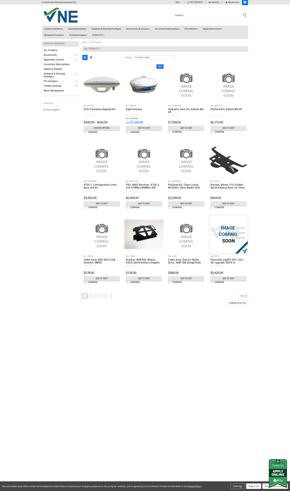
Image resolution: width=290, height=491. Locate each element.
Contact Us (97, 35)
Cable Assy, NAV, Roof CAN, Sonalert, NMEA (100, 261)
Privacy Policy (194, 486)
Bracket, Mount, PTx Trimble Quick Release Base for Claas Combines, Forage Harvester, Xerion (227, 189)
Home (84, 42)
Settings (237, 486)
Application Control (212, 28)
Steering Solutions (77, 28)
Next (243, 296)
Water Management (54, 90)
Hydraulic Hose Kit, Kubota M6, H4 (186, 110)
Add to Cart (144, 128)
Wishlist (215, 2)
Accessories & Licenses (137, 28)
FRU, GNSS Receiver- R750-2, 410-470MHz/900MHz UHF (143, 186)
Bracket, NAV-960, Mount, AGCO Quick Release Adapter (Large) (143, 262)
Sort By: (128, 57)
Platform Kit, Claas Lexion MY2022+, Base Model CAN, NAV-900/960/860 (184, 187)
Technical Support (78, 35)
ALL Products (51, 50)
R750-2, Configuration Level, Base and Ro (100, 186)
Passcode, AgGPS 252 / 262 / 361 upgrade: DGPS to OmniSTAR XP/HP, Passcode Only (227, 264)
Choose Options (101, 128)
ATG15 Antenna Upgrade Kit (100, 109)
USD (177, 2)
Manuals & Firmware (54, 35)
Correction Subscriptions (167, 28)
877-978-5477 (196, 2)
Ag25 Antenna (134, 109)
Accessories (50, 54)
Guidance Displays (53, 69)
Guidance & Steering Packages (106, 28)
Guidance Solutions (53, 28)
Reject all (254, 486)
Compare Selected (237, 303)
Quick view (102, 101)
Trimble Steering (52, 85)
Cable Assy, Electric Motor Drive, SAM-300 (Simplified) (184, 261)
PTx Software (191, 28)
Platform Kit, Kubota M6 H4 (226, 109)
